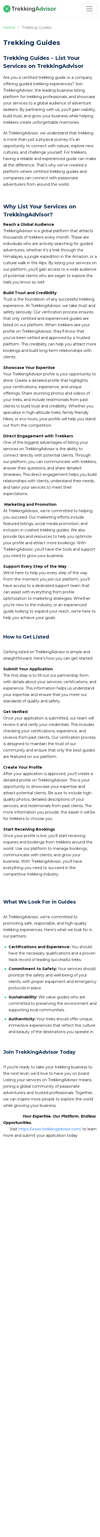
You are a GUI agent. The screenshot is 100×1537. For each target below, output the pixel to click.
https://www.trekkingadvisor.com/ (49, 1129)
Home (9, 27)
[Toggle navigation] (89, 8)
